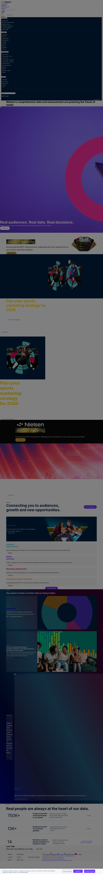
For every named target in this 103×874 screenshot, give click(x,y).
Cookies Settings (67, 871)
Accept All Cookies (89, 871)
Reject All (78, 871)
